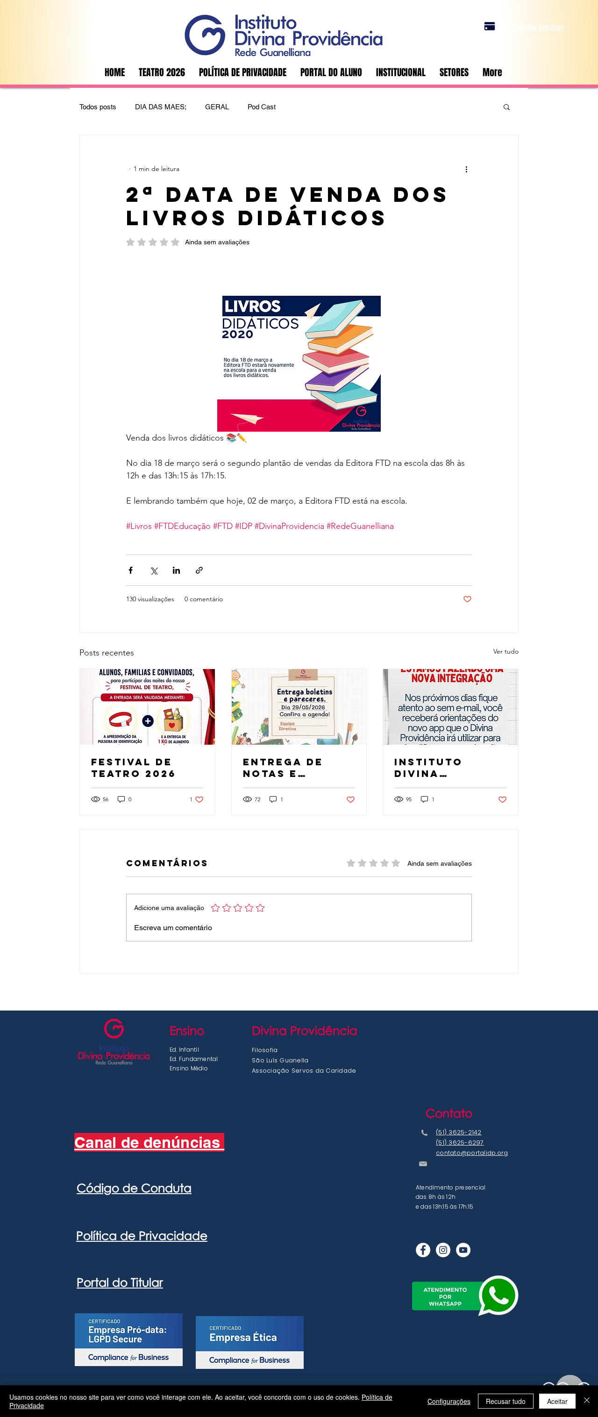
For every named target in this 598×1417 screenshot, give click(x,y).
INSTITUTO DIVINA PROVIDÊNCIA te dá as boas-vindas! (448, 767)
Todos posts (97, 107)
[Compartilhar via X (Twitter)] (153, 570)
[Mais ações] (466, 168)
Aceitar (557, 1401)
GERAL (217, 107)
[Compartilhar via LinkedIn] (176, 570)
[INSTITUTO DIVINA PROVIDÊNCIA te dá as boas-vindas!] (450, 707)
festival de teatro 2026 (133, 767)
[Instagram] (443, 1250)
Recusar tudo (506, 1401)
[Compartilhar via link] (199, 570)
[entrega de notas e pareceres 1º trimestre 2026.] (299, 707)
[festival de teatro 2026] (147, 707)
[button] (454, 72)
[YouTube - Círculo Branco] (463, 1250)
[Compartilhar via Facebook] (130, 570)
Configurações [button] (448, 1401)
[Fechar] (586, 1401)
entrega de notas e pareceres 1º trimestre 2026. (299, 767)
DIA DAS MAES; (160, 107)
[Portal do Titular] (490, 26)
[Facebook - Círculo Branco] (423, 1250)
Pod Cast (262, 107)
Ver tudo (506, 651)
